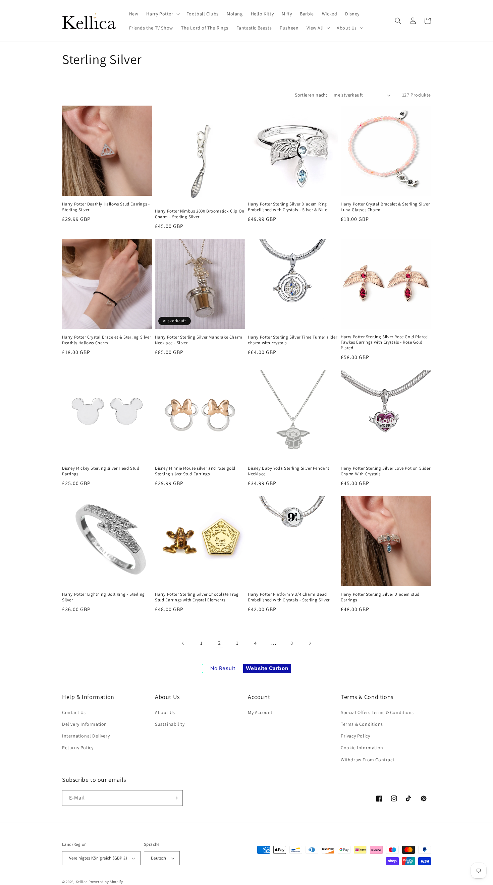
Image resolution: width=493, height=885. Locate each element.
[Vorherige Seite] (183, 643)
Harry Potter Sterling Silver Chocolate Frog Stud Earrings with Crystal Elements (197, 597)
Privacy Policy (355, 736)
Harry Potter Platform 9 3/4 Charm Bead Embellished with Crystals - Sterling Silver (289, 597)
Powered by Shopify (106, 881)
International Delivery (86, 736)
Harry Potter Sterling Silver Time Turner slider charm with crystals (292, 340)
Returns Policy (77, 748)
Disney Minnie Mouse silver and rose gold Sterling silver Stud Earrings (195, 471)
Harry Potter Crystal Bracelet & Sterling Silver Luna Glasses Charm (385, 207)
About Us (165, 712)
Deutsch (158, 858)
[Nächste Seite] (310, 643)
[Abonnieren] (175, 798)
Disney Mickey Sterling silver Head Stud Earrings (100, 471)
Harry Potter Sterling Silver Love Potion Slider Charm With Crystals (385, 471)
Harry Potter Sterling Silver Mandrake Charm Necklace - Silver (198, 340)
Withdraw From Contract (367, 760)
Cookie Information (362, 748)
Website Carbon (267, 668)
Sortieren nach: (311, 95)
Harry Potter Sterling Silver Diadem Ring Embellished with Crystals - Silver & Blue (287, 207)
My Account (260, 712)
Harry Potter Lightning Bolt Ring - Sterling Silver (103, 597)
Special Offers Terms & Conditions (377, 712)
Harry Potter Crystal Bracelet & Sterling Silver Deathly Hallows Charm (106, 340)
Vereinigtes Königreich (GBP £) (98, 858)
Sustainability (169, 724)
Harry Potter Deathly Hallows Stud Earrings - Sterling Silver (106, 207)
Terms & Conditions (362, 724)
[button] (162, 14)
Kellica (82, 881)
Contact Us (74, 712)
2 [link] (219, 642)
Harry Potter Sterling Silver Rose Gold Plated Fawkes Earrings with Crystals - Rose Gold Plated (384, 342)
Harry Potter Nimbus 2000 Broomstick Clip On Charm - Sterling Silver (199, 214)
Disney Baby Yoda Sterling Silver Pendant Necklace (288, 471)
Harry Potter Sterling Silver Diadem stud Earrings (380, 597)
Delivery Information (84, 724)
